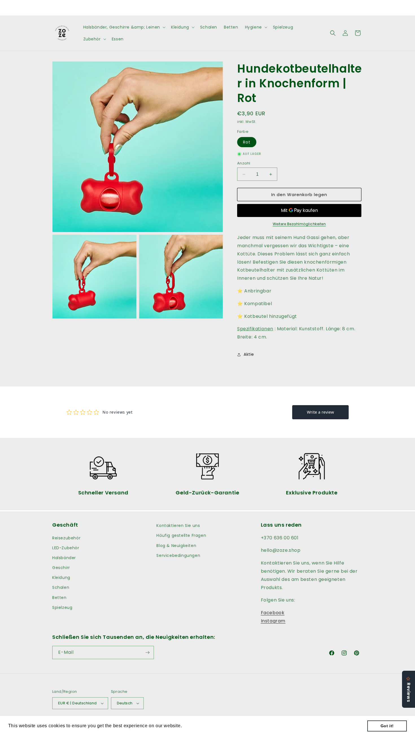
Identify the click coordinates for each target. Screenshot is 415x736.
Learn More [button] (196, 725)
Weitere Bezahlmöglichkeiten (299, 224)
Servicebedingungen (178, 555)
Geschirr (61, 567)
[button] (124, 27)
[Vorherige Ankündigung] (147, 7)
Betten (59, 597)
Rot (246, 142)
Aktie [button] (249, 354)
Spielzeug (62, 607)
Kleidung (61, 577)
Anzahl (243, 163)
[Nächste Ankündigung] (267, 7)
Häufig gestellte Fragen (181, 535)
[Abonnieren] (147, 652)
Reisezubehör (66, 538)
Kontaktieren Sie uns (178, 525)
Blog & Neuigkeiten (176, 545)
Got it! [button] (387, 726)
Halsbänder (64, 558)
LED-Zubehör (65, 548)
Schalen (60, 587)
